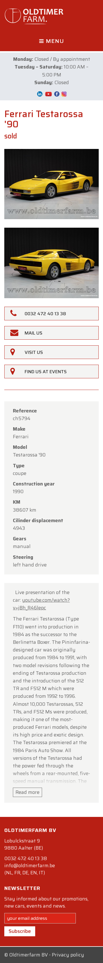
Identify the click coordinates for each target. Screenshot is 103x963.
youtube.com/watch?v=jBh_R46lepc (41, 603)
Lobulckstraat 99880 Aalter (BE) (23, 844)
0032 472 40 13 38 (25, 858)
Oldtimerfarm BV (28, 954)
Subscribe (20, 931)
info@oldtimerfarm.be (29, 865)
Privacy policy (68, 954)
